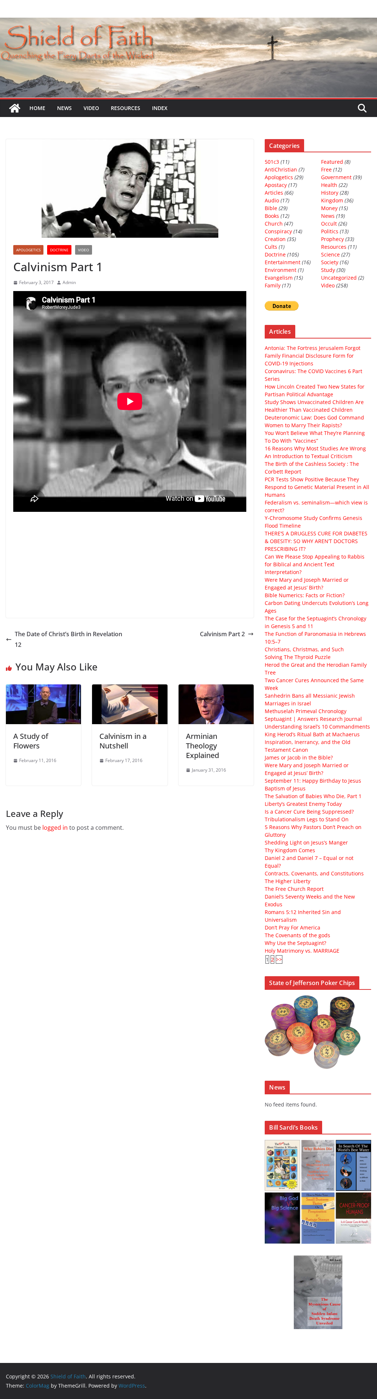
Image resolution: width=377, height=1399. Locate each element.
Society (329, 262)
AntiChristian (281, 169)
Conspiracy (278, 231)
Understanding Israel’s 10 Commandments (317, 726)
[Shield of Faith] (15, 108)
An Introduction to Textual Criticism (308, 456)
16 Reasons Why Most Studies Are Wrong (315, 448)
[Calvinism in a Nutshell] (129, 690)
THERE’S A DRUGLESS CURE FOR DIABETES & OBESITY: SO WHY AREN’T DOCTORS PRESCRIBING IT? (316, 541)
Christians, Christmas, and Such (304, 649)
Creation (275, 238)
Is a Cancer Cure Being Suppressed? (309, 811)
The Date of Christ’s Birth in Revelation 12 (68, 639)
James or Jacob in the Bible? (299, 757)
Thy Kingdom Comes (290, 850)
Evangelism (279, 277)
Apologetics (28, 249)
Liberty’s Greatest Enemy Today (303, 803)
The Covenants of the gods (297, 935)
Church (274, 223)
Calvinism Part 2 (222, 634)
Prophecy (332, 238)
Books (272, 215)
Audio (272, 200)
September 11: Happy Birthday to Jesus (313, 780)
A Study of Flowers (30, 741)
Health (329, 184)
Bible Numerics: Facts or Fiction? (305, 595)
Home (37, 108)
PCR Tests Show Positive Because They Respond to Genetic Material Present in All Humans (317, 487)
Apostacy (276, 184)
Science (330, 254)
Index (160, 108)
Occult (329, 223)
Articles (274, 192)
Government (336, 177)
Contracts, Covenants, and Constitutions (314, 873)
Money (329, 208)
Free (326, 169)
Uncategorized (339, 277)
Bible (271, 208)
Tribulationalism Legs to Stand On (307, 819)
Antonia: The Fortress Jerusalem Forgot (312, 347)
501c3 (272, 161)
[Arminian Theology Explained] (216, 690)
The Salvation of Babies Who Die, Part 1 (313, 796)
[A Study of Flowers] (43, 690)
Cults (271, 246)
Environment (280, 269)
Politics (329, 231)
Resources (125, 108)
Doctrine (59, 249)
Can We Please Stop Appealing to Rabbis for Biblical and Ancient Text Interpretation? (314, 564)
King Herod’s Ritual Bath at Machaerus (312, 734)
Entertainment (282, 262)
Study (328, 269)
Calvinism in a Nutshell (123, 741)
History (329, 192)
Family (273, 285)
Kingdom (332, 200)
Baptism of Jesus (285, 788)
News (64, 108)
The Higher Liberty (287, 881)
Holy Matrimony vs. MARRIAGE (302, 950)
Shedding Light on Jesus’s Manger (306, 842)
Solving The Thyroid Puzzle (298, 657)
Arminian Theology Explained (202, 745)
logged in (55, 828)
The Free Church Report (294, 888)
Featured (332, 161)
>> (279, 959)
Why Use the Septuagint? (295, 942)
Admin (69, 282)
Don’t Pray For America (292, 927)
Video (91, 108)
